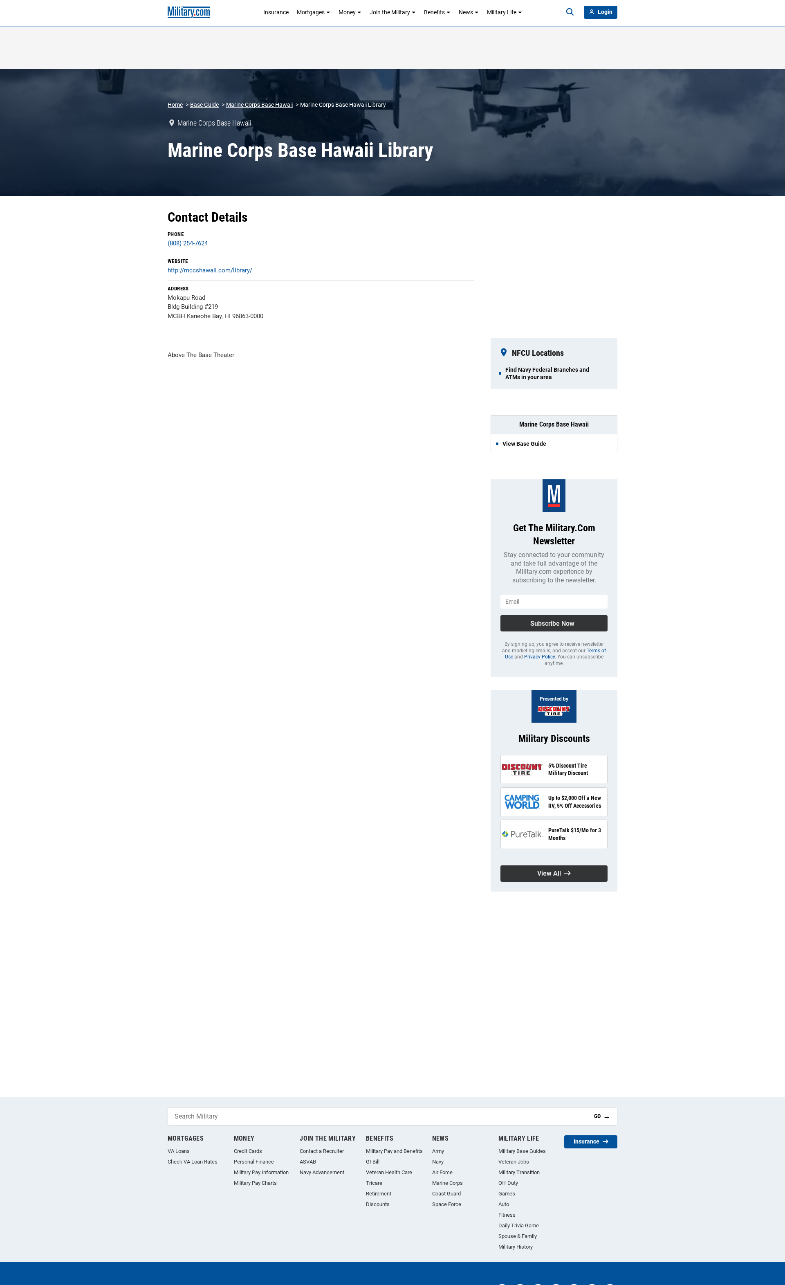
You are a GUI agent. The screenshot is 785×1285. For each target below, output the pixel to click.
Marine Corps (447, 1183)
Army (438, 1151)
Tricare (374, 1183)
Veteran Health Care (389, 1172)
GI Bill (372, 1162)
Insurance (276, 12)
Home (175, 104)
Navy (438, 1162)
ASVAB (308, 1162)
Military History (515, 1247)
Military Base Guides (522, 1151)
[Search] (570, 12)
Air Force (442, 1172)
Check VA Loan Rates (193, 1162)
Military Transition (519, 1172)
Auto (503, 1204)
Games (506, 1194)
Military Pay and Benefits (394, 1151)
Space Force (446, 1204)
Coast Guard (446, 1194)
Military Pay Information (261, 1172)
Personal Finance (254, 1162)
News (466, 12)
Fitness (507, 1215)
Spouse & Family (517, 1236)
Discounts (378, 1204)
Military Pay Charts (255, 1183)
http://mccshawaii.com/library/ (210, 270)
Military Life (501, 12)
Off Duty (508, 1183)
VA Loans (179, 1151)
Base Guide (204, 104)
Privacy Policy (539, 657)
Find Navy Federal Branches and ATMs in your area (547, 373)
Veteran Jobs (513, 1162)
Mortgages (311, 12)
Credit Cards (248, 1151)
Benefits (434, 12)
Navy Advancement (322, 1172)
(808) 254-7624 (188, 243)
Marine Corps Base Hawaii (259, 104)
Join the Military (390, 12)
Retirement (378, 1194)
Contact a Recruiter (322, 1151)
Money (347, 12)
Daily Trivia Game (518, 1225)
